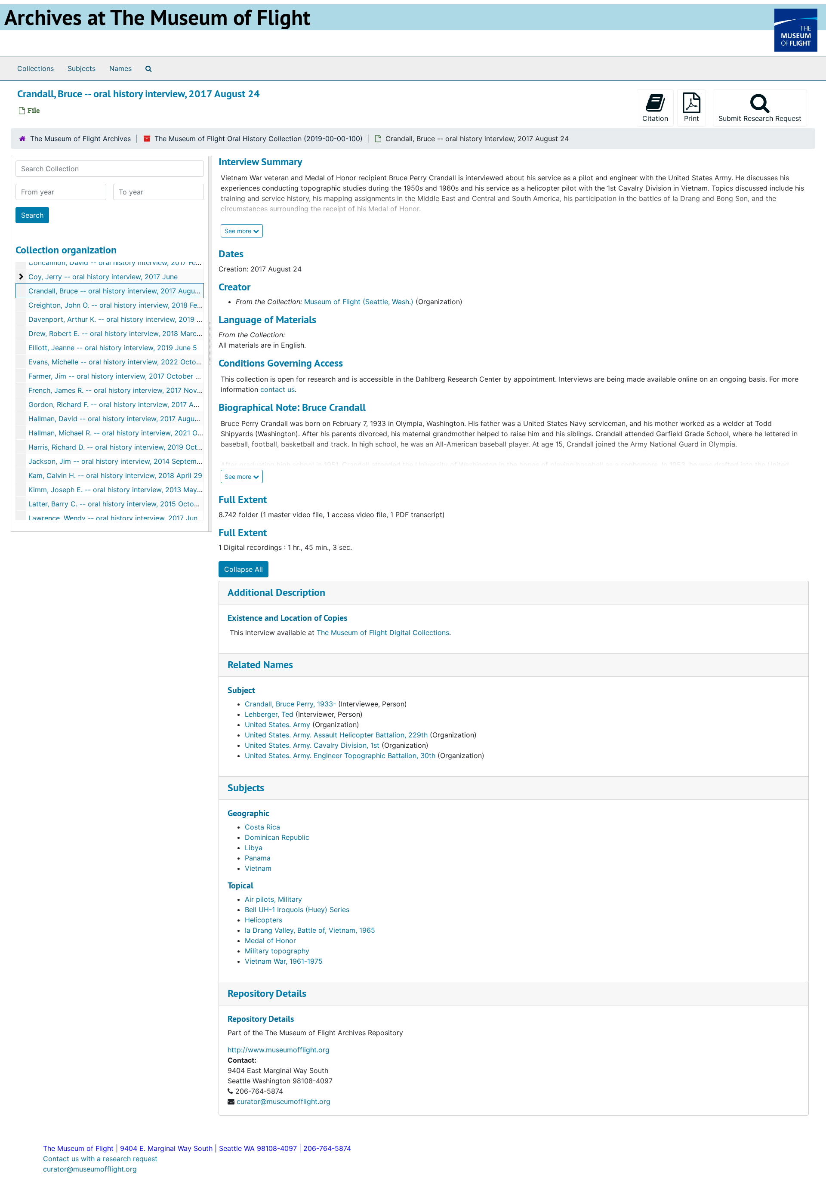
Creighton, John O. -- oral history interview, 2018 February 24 (128, 305)
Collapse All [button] (243, 569)
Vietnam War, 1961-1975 (284, 961)
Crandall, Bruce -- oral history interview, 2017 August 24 (120, 291)
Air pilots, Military (273, 899)
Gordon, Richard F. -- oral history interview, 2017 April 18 (120, 404)
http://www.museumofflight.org (279, 1049)
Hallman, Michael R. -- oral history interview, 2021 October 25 (129, 433)
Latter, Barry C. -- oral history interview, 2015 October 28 (122, 504)
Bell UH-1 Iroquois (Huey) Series (297, 909)
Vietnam (258, 868)
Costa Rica (262, 827)
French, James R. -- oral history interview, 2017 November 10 (127, 390)
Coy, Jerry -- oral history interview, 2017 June (103, 276)
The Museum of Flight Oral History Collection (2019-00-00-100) (258, 138)
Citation (655, 118)
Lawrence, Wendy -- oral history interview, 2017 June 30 (120, 518)
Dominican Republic (277, 837)
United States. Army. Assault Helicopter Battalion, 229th (336, 735)
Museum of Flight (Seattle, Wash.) (358, 301)
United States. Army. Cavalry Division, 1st (312, 745)
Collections (35, 68)
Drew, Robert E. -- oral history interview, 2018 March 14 (119, 333)
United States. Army (277, 724)
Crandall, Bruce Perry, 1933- (290, 704)
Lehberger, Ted (269, 714)
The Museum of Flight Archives (80, 138)
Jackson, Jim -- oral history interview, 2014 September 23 (123, 461)
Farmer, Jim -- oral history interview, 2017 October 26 (116, 376)
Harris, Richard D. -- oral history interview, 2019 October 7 (123, 447)
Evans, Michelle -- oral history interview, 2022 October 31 (122, 362)
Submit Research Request (759, 118)
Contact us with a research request (100, 1158)
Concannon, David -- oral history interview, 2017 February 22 (128, 262)
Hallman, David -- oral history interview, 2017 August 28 (119, 418)
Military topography (277, 951)
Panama (258, 858)
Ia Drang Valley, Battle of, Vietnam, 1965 (310, 930)
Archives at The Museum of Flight (157, 17)
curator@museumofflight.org (283, 1101)
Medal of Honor (270, 940)
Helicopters (263, 920)
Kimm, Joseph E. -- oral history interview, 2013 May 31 (117, 489)
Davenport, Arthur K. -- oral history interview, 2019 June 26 (125, 319)
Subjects (82, 68)
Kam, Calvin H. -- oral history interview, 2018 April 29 (115, 475)
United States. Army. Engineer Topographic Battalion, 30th (340, 755)
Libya (253, 847)
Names (120, 68)
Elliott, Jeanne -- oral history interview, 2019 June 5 (112, 347)
